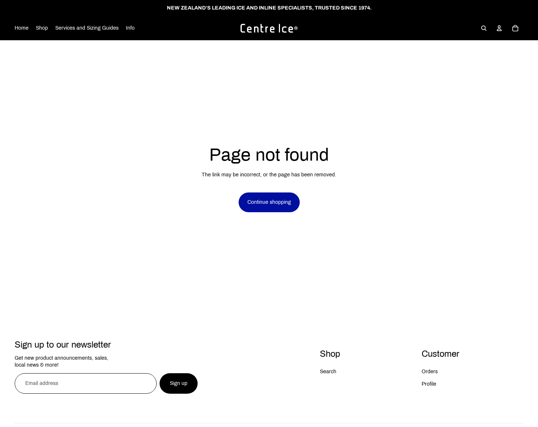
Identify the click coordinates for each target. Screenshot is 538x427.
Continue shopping (269, 202)
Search (328, 371)
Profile (429, 384)
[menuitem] (22, 28)
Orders (430, 371)
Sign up (178, 383)
